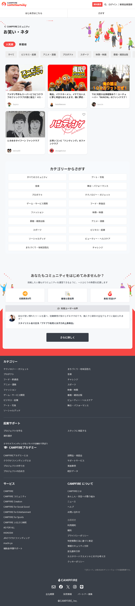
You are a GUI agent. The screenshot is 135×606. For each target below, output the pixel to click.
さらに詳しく (67, 337)
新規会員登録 (126, 4)
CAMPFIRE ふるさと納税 (15, 522)
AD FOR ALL (9, 527)
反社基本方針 (74, 551)
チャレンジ (97, 247)
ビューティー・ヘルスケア (97, 238)
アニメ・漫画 (49, 54)
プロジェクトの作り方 (14, 465)
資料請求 (97, 4)
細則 (70, 530)
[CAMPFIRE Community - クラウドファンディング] (14, 4)
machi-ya (8, 543)
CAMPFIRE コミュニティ (15, 496)
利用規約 (72, 525)
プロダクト (68, 54)
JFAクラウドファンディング (17, 537)
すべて (11, 54)
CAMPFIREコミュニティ (18, 26)
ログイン (113, 4)
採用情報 (67, 593)
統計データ (73, 470)
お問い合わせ (74, 511)
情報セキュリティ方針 (78, 545)
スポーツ (84, 54)
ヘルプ (71, 506)
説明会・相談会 (75, 455)
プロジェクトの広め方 (14, 470)
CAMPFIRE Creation (13, 501)
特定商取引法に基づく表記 (80, 540)
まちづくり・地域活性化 (37, 247)
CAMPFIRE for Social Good (17, 506)
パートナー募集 (85, 593)
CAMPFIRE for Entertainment (17, 511)
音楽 (37, 185)
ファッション (37, 212)
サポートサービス (76, 460)
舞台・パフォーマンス (97, 185)
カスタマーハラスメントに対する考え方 (86, 556)
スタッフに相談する (77, 430)
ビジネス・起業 (28, 54)
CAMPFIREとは (75, 491)
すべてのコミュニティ (37, 177)
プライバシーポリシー (78, 535)
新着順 (23, 44)
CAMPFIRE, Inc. (68, 600)
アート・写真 (97, 177)
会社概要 (50, 593)
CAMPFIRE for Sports (14, 517)
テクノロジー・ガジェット (97, 194)
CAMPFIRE (8, 491)
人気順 (9, 44)
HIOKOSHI (8, 532)
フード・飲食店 (97, 203)
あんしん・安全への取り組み (81, 496)
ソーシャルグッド (37, 238)
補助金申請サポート (13, 548)
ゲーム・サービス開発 (37, 203)
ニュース (72, 501)
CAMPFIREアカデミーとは (16, 455)
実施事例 (72, 465)
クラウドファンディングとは (17, 460)
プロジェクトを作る (13, 430)
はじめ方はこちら (33, 13)
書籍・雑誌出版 (120, 54)
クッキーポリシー (76, 561)
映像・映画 (101, 54)
